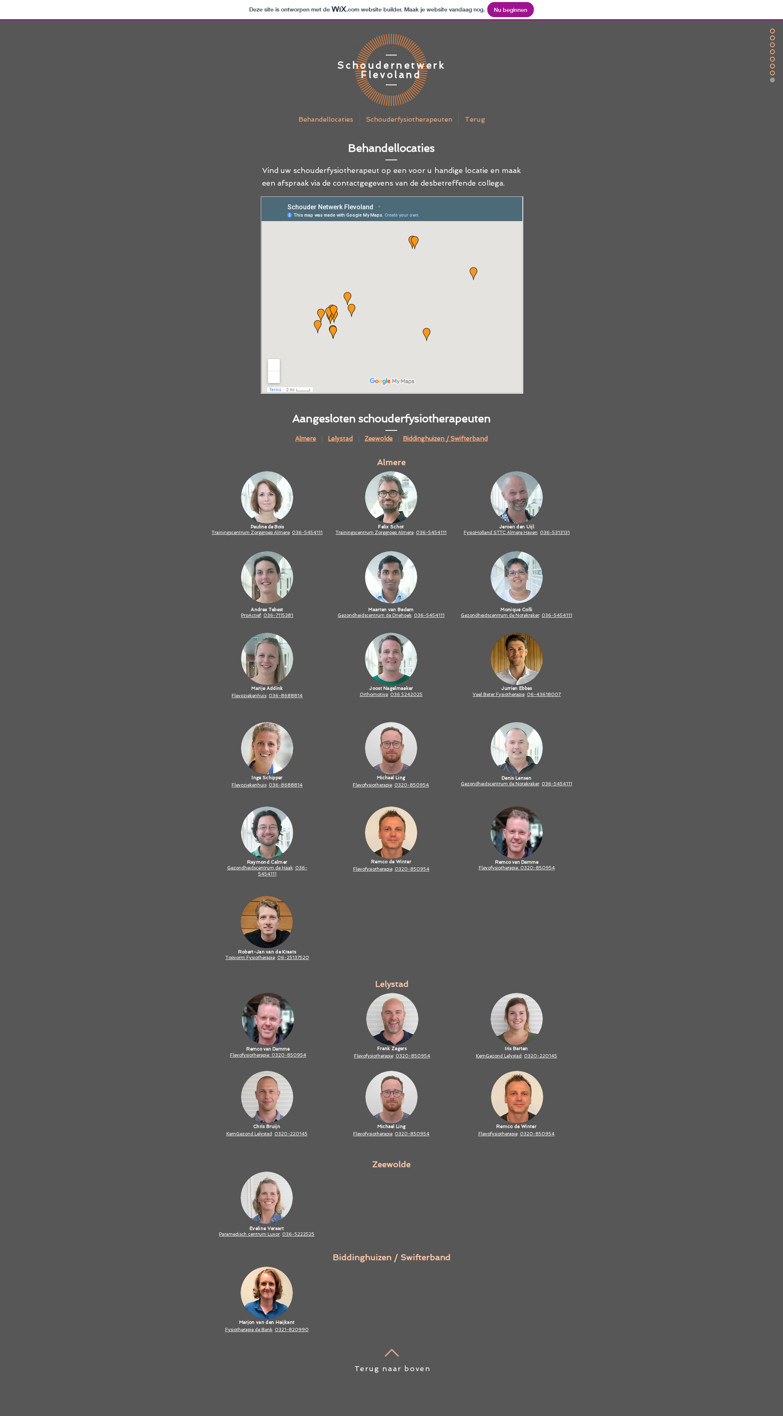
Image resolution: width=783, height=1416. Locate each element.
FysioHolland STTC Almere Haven (500, 532)
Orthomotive (374, 694)
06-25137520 (293, 957)
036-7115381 (278, 615)
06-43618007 (544, 694)
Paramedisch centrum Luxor (249, 1234)
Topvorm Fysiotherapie (250, 957)
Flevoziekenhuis (249, 785)
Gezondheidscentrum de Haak (260, 868)
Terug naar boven (392, 1368)
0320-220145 (290, 1134)
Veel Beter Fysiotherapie (498, 694)
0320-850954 (411, 785)
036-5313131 (555, 532)
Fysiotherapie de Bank (248, 1329)
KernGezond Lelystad (249, 1134)
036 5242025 (406, 694)
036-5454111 (307, 532)
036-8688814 (286, 695)
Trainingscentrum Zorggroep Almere (251, 532)
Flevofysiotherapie (372, 785)
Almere (305, 438)
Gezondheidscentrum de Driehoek (374, 615)
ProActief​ (251, 615)
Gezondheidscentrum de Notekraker (500, 615)
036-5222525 (298, 1234)
